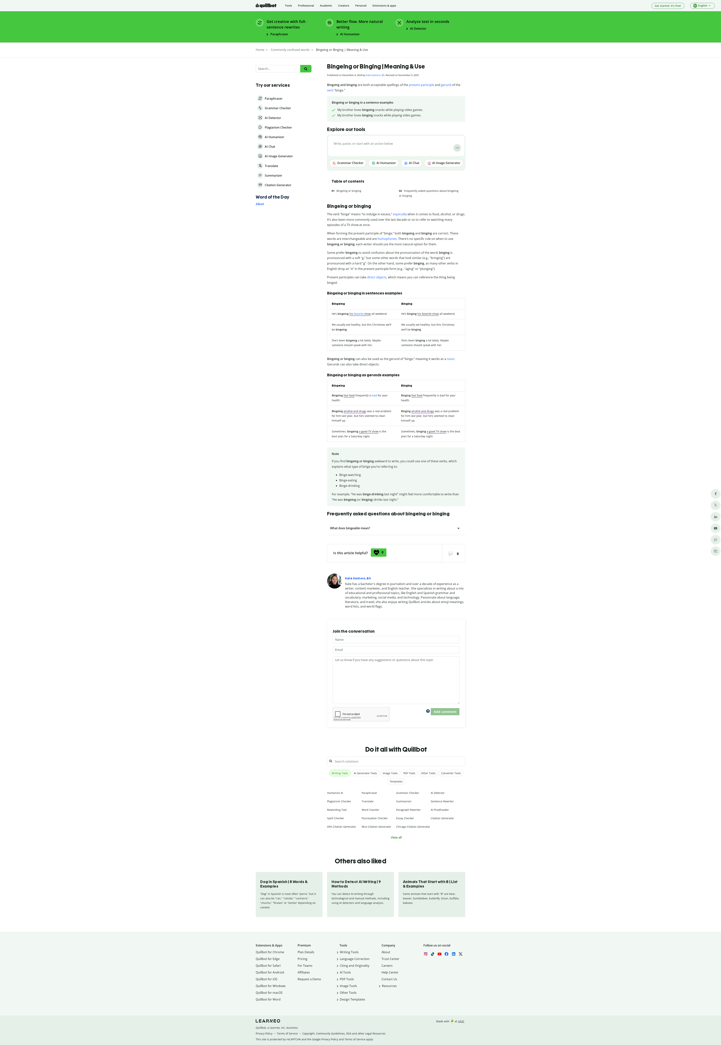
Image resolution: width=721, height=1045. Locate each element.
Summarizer (404, 801)
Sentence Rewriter (442, 801)
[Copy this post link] (715, 551)
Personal (361, 5)
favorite (359, 313)
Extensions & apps (384, 5)
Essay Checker (405, 818)
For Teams (305, 966)
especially (400, 214)
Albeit (260, 204)
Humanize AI (335, 793)
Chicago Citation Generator (413, 826)
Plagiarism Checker (339, 801)
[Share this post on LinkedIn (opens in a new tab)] (715, 517)
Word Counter (370, 810)
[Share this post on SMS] (715, 539)
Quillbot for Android (270, 972)
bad (374, 395)
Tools (288, 5)
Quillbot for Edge (268, 959)
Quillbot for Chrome (270, 952)
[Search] (305, 69)
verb (330, 90)
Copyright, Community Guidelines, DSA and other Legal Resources (343, 1033)
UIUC (461, 1021)
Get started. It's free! (668, 6)
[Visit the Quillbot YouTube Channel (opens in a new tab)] (715, 528)
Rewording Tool (337, 810)
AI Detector (438, 793)
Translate (367, 801)
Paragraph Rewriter (408, 810)
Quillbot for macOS (269, 993)
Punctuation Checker (375, 818)
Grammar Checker (350, 163)
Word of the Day (273, 197)
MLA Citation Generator (376, 826)
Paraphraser (369, 793)
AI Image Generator (445, 163)
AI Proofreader (440, 810)
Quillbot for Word (268, 999)
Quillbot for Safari (268, 966)
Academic (326, 5)
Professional (306, 5)
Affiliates (304, 972)
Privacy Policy (264, 1033)
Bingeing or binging (348, 191)
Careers (387, 966)
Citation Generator (442, 818)
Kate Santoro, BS (375, 75)
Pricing (302, 959)
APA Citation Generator (341, 826)
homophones (387, 239)
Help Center (390, 972)
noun (450, 359)
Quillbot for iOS (266, 979)
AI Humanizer (386, 163)
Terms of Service (287, 1033)
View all (396, 837)
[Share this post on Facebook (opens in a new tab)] (715, 494)
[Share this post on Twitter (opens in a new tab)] (715, 505)
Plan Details (306, 952)
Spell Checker (335, 818)
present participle (421, 85)
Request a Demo (309, 979)
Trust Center (390, 959)
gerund (446, 85)
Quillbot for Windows (271, 986)
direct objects (376, 277)
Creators (343, 5)
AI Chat (413, 163)
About (386, 952)
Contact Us (389, 979)
